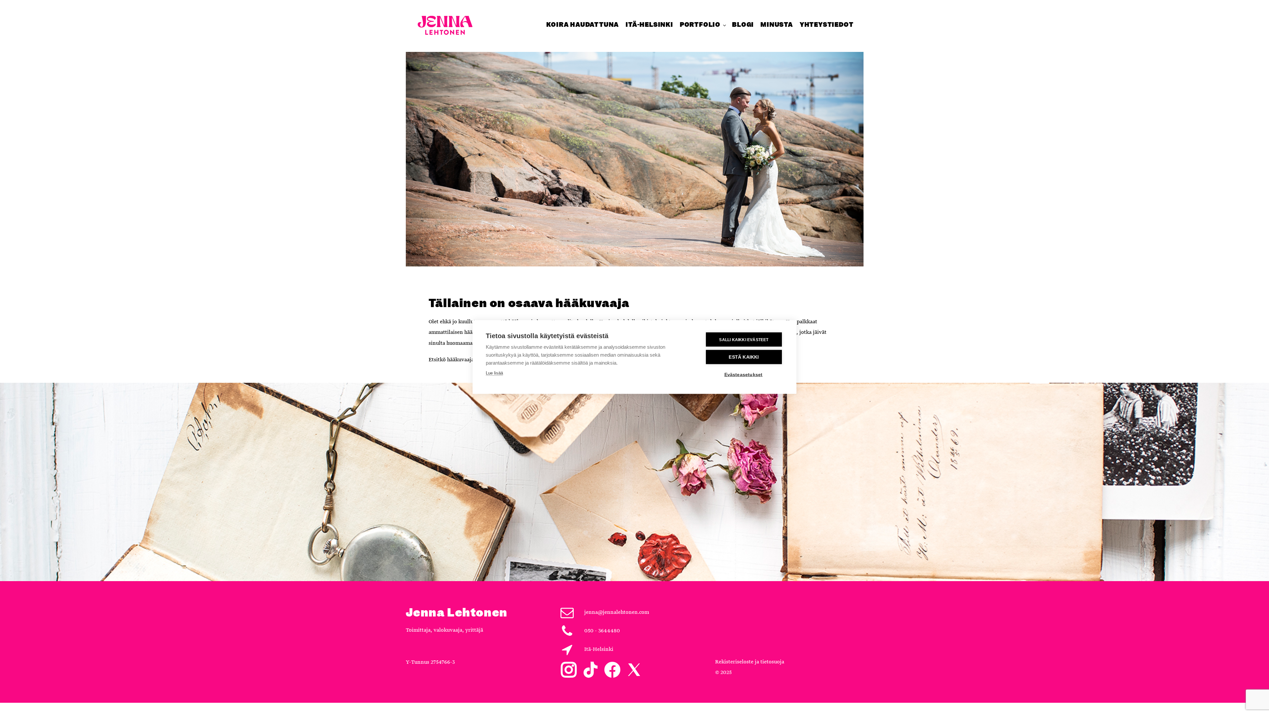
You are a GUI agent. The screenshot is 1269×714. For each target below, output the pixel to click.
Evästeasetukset (743, 374)
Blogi (743, 24)
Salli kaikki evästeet (743, 339)
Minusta (776, 24)
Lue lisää (494, 373)
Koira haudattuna (582, 24)
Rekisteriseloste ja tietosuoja (749, 661)
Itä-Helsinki (649, 24)
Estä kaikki (744, 357)
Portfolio (700, 24)
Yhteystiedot (827, 24)
